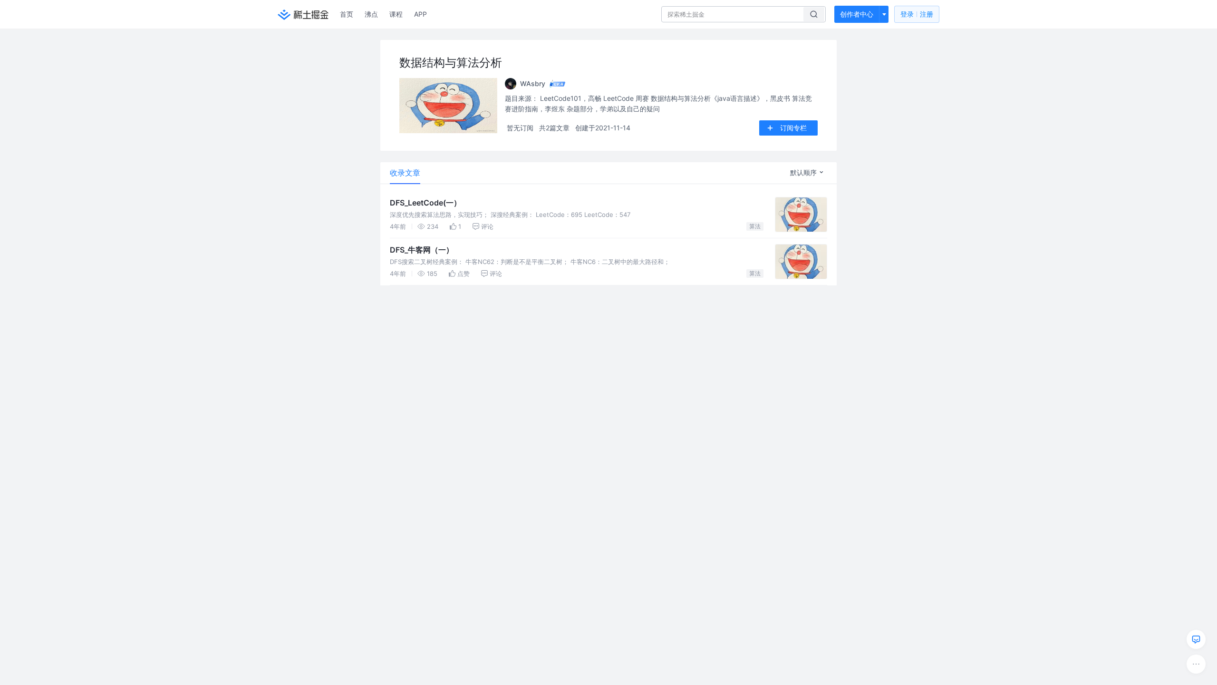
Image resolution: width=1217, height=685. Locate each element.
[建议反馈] (1196, 639)
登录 (916, 14)
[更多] (1196, 664)
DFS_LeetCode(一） (425, 202)
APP (420, 14)
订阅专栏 (793, 128)
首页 (346, 14)
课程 (396, 14)
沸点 (371, 14)
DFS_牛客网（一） (422, 249)
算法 (755, 226)
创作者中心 (856, 14)
